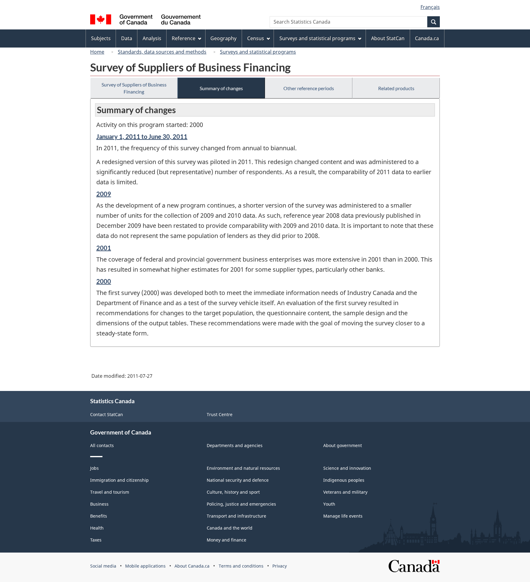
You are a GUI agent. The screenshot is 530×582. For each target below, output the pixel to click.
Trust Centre (219, 414)
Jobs (94, 468)
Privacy (279, 566)
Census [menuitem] (255, 38)
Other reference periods (308, 88)
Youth (329, 504)
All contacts (102, 445)
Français (430, 7)
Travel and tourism (109, 492)
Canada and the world (229, 528)
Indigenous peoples (343, 480)
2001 (103, 247)
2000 (103, 281)
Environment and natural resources (243, 468)
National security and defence (238, 480)
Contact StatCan (106, 414)
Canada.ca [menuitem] (427, 38)
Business (99, 504)
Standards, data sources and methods (162, 51)
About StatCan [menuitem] (388, 38)
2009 (103, 193)
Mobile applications (145, 566)
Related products (396, 88)
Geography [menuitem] (223, 38)
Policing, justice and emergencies (241, 504)
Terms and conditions (241, 566)
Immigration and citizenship (119, 480)
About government (342, 445)
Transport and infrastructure (236, 516)
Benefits (98, 516)
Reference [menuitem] (183, 38)
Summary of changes (221, 88)
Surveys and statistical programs (258, 51)
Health (97, 528)
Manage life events (343, 516)
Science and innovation (347, 468)
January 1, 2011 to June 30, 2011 (141, 136)
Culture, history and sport (233, 492)
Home (97, 51)
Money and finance (226, 540)
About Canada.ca (192, 566)
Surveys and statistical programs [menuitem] (317, 38)
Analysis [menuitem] (152, 38)
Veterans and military (345, 492)
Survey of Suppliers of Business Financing (134, 88)
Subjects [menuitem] (101, 38)
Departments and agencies (235, 445)
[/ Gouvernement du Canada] (145, 20)
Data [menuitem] (126, 38)
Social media (103, 566)
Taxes (96, 540)
